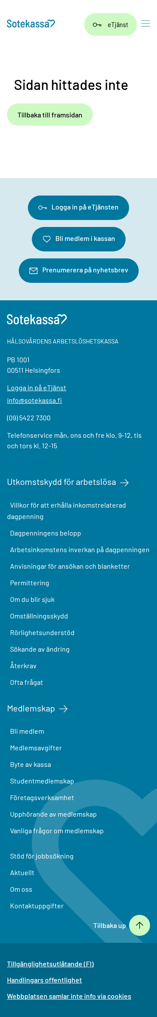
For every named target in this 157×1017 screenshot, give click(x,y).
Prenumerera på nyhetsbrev (85, 269)
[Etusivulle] (31, 24)
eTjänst (118, 24)
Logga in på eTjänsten (85, 207)
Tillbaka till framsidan (49, 114)
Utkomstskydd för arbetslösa (61, 481)
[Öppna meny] (145, 24)
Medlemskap (31, 708)
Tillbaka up (109, 925)
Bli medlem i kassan (85, 238)
